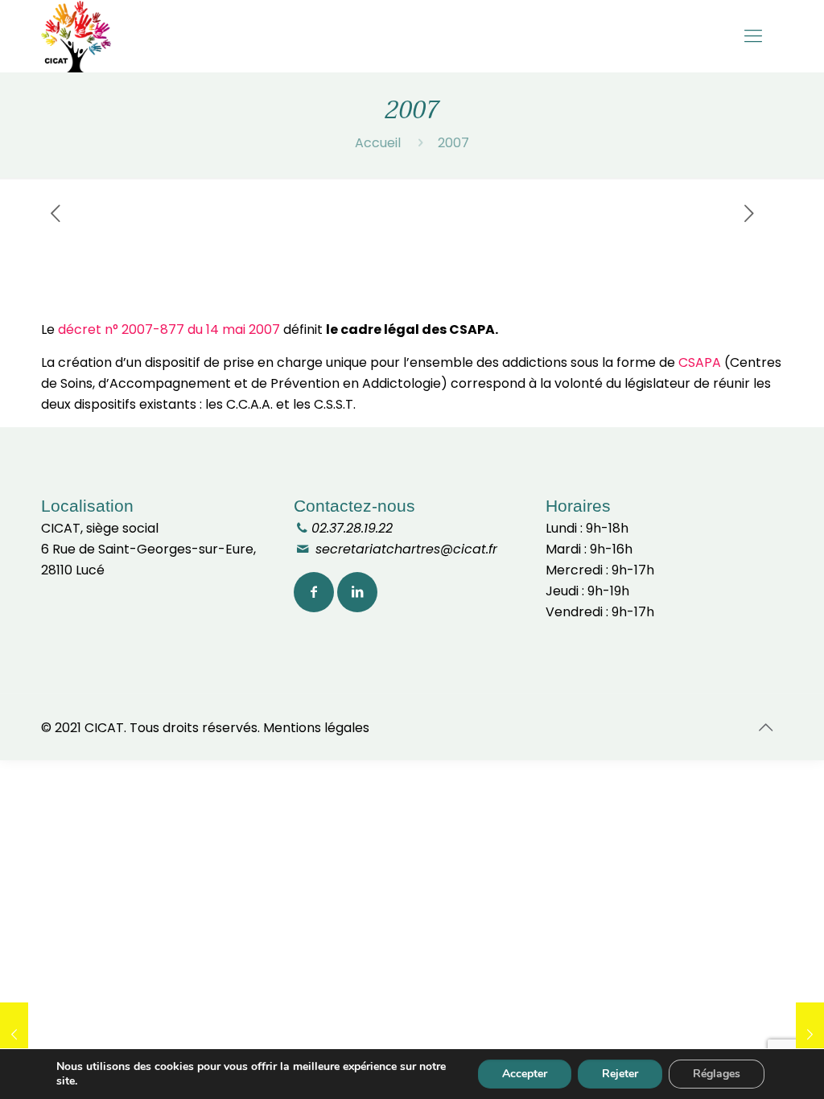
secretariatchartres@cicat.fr (404, 549)
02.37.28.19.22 (352, 528)
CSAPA (699, 362)
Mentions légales (316, 727)
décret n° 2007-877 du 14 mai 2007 (169, 329)
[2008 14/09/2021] (810, 1034)
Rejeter (620, 1073)
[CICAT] (76, 36)
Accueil (378, 143)
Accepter (524, 1073)
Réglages (716, 1073)
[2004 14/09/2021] (14, 1034)
